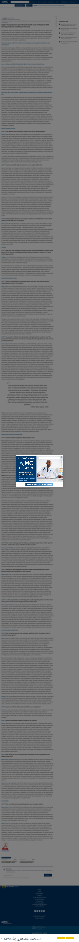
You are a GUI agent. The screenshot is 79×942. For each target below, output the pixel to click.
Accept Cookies (70, 937)
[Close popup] (61, 457)
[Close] (77, 938)
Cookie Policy (18, 940)
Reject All (61, 937)
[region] (39, 938)
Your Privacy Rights (52, 937)
